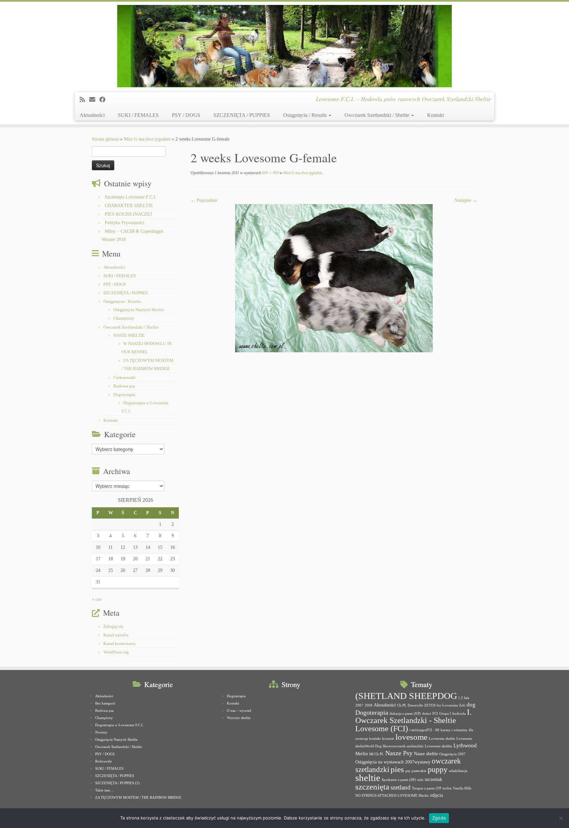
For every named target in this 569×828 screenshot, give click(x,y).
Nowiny (101, 732)
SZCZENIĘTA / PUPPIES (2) (117, 783)
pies (397, 769)
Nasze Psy (399, 753)
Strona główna (105, 139)
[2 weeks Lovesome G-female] (334, 277)
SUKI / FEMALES (138, 115)
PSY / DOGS (186, 115)
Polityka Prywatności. (125, 222)
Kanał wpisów (115, 634)
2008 (368, 705)
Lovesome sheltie (442, 738)
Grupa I (445, 713)
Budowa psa (124, 386)
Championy (123, 318)
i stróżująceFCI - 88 (424, 730)
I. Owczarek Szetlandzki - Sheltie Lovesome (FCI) (413, 720)
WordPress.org (116, 652)
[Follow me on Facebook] (104, 99)
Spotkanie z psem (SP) (399, 780)
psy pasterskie (415, 771)
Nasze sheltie (426, 753)
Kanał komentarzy (119, 643)
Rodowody (103, 761)
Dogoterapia (124, 394)
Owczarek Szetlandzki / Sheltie (377, 115)
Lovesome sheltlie (438, 746)
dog (471, 705)
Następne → (465, 200)
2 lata (465, 698)
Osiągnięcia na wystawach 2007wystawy (392, 761)
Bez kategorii (105, 703)
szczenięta (372, 786)
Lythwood (465, 745)
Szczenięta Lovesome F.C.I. (131, 197)
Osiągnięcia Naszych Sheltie (138, 309)
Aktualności (92, 115)
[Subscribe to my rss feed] (84, 99)
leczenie (388, 738)
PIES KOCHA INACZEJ (128, 214)
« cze (96, 599)
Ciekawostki (124, 377)
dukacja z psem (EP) (405, 713)
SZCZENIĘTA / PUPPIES (241, 115)
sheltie (367, 777)
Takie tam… (104, 790)
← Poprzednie (204, 200)
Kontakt (435, 115)
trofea (447, 788)
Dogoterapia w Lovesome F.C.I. (119, 725)
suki (420, 780)
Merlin (361, 753)
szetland (401, 787)
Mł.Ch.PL (376, 754)
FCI (435, 713)
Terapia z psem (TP (426, 788)
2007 (359, 705)
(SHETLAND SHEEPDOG (406, 696)
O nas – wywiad (239, 710)
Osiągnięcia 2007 (452, 754)
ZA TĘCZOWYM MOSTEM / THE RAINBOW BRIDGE (138, 797)
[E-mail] (94, 99)
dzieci (426, 713)
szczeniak (433, 779)
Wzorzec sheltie (239, 718)
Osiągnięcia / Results (305, 115)
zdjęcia (436, 795)
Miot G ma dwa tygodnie (147, 139)
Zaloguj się (113, 626)
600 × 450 (270, 173)
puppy (437, 769)
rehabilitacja (458, 771)
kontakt (375, 738)
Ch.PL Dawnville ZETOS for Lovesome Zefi (431, 705)
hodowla (459, 713)
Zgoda (439, 817)
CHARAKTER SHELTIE (129, 205)
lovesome (411, 737)
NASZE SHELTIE (129, 335)
